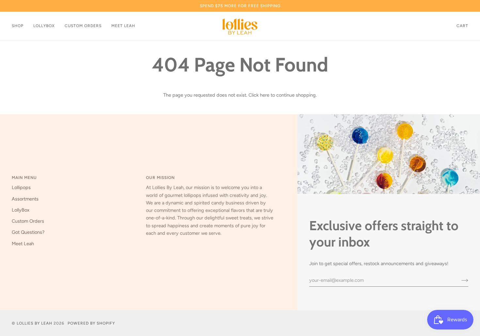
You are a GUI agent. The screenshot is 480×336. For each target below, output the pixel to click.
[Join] (459, 280)
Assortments (25, 199)
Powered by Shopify (91, 323)
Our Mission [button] (160, 177)
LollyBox (20, 210)
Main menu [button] (24, 177)
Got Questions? (28, 232)
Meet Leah (23, 244)
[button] (20, 26)
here (264, 95)
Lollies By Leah (34, 323)
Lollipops (21, 187)
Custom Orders (28, 221)
